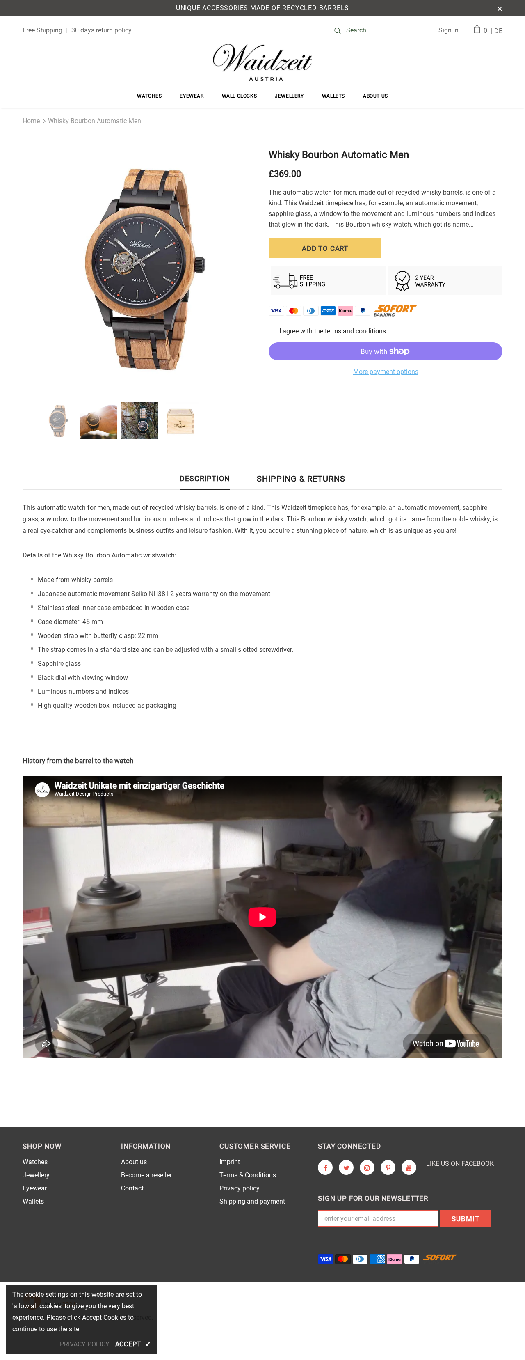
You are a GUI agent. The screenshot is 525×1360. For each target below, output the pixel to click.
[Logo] (262, 62)
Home (31, 121)
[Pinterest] (388, 1167)
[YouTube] (409, 1167)
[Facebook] (325, 1167)
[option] (139, 268)
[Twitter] (346, 1167)
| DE (496, 31)
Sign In (448, 30)
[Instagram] (367, 1167)
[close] (499, 8)
